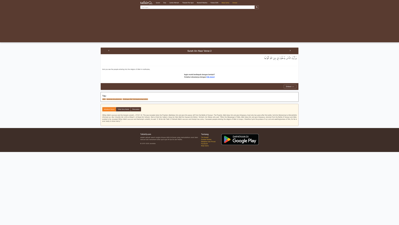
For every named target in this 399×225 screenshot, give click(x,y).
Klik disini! (210, 77)
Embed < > (290, 87)
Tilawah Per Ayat (188, 3)
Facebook (204, 143)
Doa (164, 3)
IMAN (104, 99)
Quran (158, 3)
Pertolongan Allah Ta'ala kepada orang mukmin (135, 99)
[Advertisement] (199, 26)
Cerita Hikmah (174, 3)
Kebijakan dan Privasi (208, 141)
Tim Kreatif (204, 137)
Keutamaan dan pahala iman (114, 99)
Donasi (235, 3)
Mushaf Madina (202, 3)
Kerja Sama (225, 3)
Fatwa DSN (214, 3)
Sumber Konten (206, 139)
